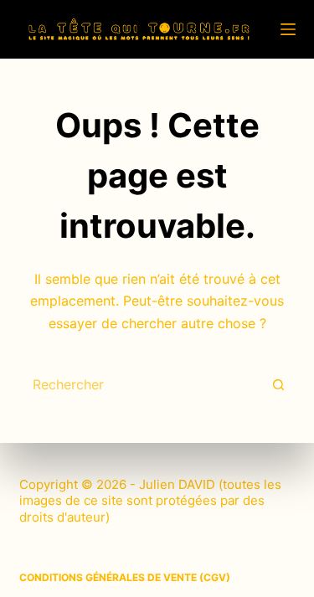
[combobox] (141, 384)
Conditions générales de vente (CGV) (124, 577)
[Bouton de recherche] (279, 384)
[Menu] (288, 29)
